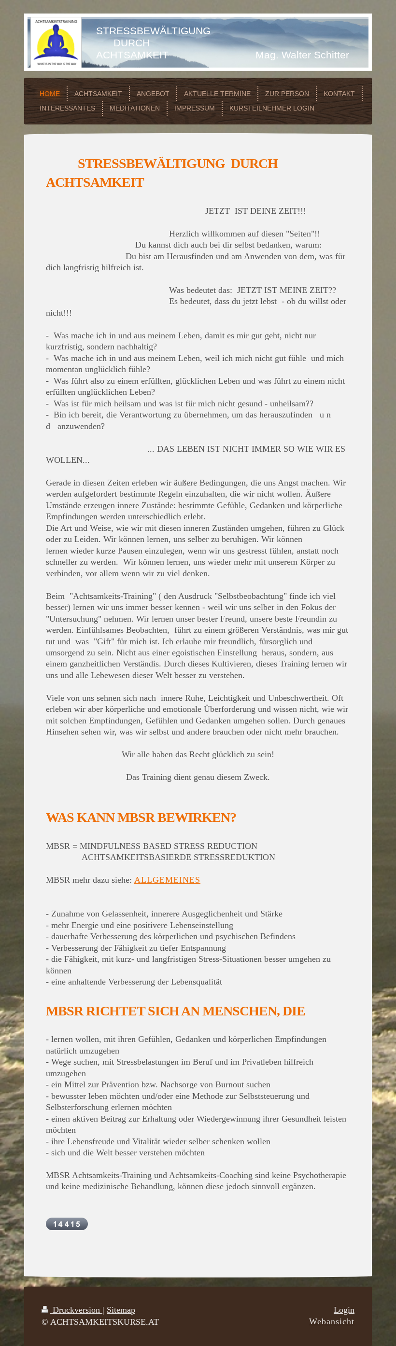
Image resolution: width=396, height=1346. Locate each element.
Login (344, 1310)
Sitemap (121, 1310)
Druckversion (76, 1310)
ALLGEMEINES (167, 880)
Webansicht (331, 1321)
